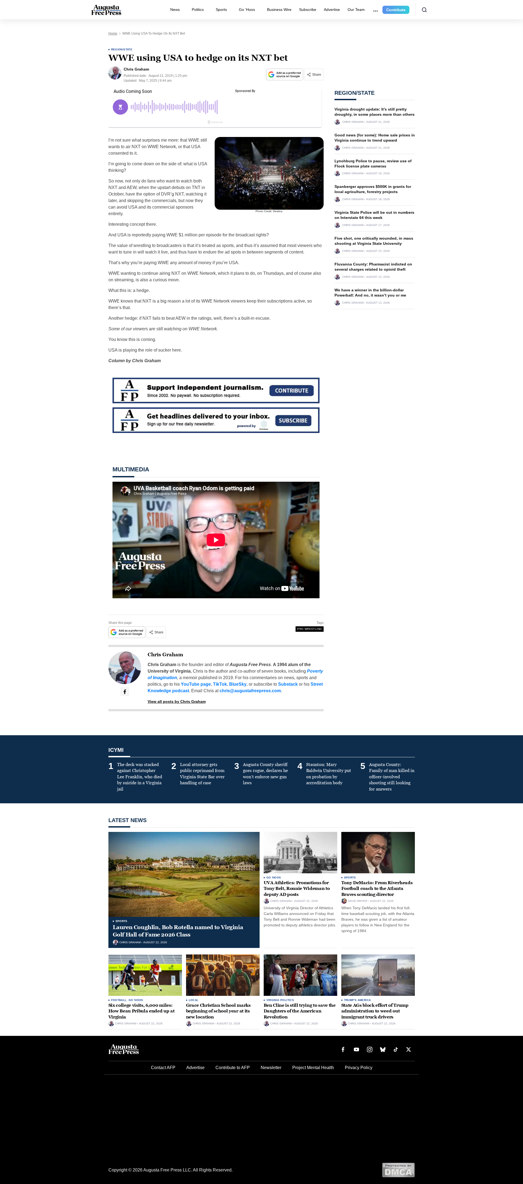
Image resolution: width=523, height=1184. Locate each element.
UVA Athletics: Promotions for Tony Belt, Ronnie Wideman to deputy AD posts (297, 888)
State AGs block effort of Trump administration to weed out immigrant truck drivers (375, 1011)
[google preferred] (285, 74)
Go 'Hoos (273, 877)
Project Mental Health (313, 1067)
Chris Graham (165, 654)
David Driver (357, 901)
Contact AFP (163, 1067)
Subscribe (307, 9)
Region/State (122, 49)
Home (112, 33)
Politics (198, 9)
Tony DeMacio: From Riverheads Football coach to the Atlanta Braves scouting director (377, 888)
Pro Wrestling (309, 628)
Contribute (396, 10)
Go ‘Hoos (247, 9)
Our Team (356, 9)
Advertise (332, 9)
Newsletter (271, 1067)
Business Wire (279, 9)
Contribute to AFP (232, 1067)
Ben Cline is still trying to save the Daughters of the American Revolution (300, 1011)
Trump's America (357, 1000)
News (175, 9)
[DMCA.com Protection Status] (398, 1169)
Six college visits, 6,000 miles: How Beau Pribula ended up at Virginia (141, 1011)
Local (194, 1000)
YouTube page (196, 684)
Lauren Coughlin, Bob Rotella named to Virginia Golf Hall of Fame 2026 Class (178, 931)
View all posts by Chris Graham (177, 701)
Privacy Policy (358, 1067)
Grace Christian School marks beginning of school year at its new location (218, 1011)
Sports (221, 9)
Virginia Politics (280, 1000)
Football (119, 1000)
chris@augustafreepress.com (250, 690)
